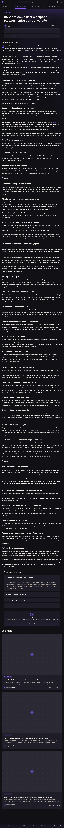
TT (60, 825)
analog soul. (10, 825)
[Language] (57, 2)
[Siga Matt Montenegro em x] (32, 624)
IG (51, 825)
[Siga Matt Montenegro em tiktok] (38, 624)
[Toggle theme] (61, 2)
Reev (54, 122)
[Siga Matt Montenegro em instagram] (29, 624)
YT (57, 825)
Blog (31, 825)
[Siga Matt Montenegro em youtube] (35, 624)
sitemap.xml (9, 822)
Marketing (8, 12)
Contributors (36, 825)
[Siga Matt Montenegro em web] (26, 624)
